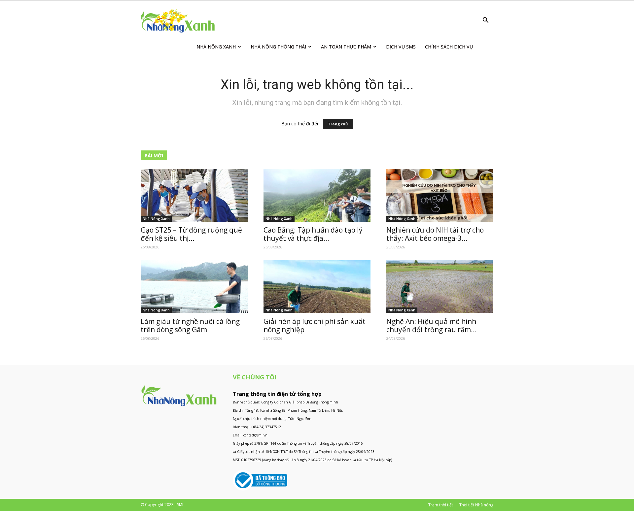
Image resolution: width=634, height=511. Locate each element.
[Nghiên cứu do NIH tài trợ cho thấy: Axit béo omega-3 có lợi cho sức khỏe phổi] (439, 195)
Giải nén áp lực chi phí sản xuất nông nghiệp (315, 325)
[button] (485, 21)
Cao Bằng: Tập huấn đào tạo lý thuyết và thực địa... (313, 234)
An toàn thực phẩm (346, 47)
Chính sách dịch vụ (449, 47)
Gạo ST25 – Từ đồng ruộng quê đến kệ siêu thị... (191, 234)
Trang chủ (338, 123)
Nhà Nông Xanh (216, 47)
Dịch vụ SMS (401, 47)
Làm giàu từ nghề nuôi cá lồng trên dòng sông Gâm (190, 325)
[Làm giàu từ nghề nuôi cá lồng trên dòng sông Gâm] (194, 286)
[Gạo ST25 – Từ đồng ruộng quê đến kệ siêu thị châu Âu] (194, 195)
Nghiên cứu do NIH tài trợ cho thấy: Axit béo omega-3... (435, 234)
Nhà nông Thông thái (278, 47)
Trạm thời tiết (440, 505)
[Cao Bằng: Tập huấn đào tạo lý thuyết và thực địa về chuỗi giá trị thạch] (317, 195)
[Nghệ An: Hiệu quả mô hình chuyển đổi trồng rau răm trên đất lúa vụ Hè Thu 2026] (439, 286)
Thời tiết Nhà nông (476, 505)
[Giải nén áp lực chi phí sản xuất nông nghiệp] (317, 286)
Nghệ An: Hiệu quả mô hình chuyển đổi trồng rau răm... (431, 325)
